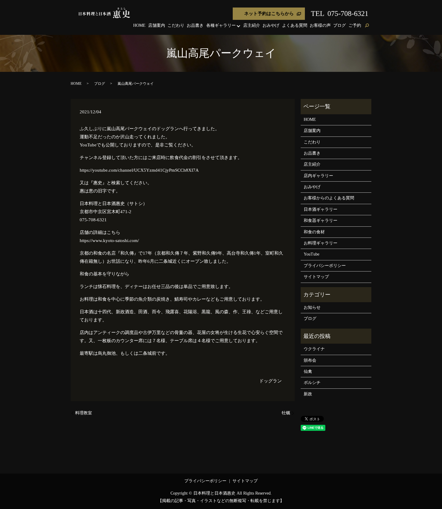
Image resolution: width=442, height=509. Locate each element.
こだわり (175, 25)
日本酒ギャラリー (320, 209)
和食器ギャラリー (320, 220)
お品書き (195, 25)
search (366, 25)
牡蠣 (286, 413)
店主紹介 (251, 25)
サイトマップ (316, 276)
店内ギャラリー (318, 175)
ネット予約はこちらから (269, 13)
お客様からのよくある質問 (329, 198)
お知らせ (312, 307)
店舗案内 (156, 25)
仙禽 (308, 371)
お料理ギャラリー (320, 243)
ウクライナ (314, 349)
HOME (139, 25)
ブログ (339, 25)
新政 (308, 394)
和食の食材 (314, 232)
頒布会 (310, 360)
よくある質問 (294, 25)
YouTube (311, 254)
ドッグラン (270, 381)
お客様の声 (320, 25)
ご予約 (354, 25)
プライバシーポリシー (325, 265)
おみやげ (270, 25)
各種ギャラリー (221, 25)
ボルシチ (312, 382)
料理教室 (83, 413)
